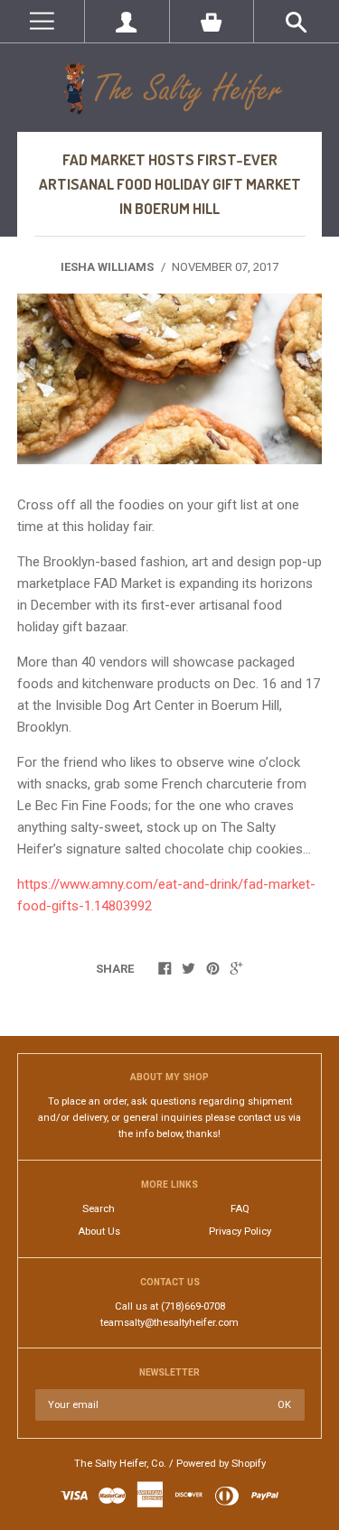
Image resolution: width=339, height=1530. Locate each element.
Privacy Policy (240, 1231)
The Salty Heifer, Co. (120, 1463)
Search (98, 1209)
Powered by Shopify (221, 1463)
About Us (99, 1231)
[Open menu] (42, 21)
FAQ (240, 1209)
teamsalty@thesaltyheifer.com (169, 1323)
